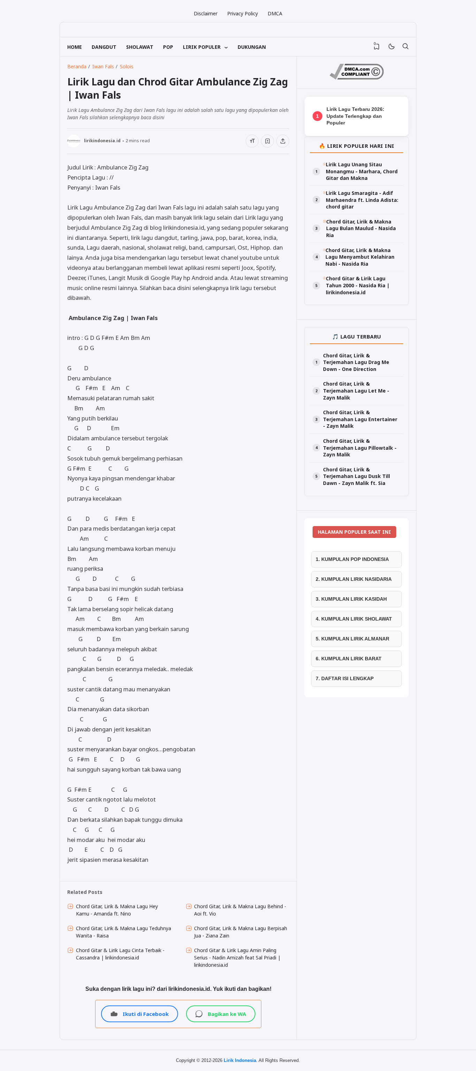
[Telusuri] (405, 46)
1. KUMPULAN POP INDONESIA (352, 559)
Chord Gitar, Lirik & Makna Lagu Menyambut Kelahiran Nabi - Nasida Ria (359, 257)
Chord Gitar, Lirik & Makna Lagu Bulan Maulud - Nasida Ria (361, 228)
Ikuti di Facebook (146, 1013)
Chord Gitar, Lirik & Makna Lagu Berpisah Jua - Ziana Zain (240, 932)
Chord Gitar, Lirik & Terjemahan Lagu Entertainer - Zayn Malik (360, 419)
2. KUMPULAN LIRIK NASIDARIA (354, 579)
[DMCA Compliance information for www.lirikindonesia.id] (357, 77)
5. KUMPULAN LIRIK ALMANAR (352, 638)
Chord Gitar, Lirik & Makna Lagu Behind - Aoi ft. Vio (240, 910)
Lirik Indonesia (240, 1060)
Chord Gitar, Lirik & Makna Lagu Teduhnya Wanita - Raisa (123, 932)
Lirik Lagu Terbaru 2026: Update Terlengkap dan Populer (355, 116)
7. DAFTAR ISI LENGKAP (345, 678)
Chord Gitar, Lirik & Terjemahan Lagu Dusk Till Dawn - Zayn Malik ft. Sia (356, 476)
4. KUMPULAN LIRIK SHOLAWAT (354, 619)
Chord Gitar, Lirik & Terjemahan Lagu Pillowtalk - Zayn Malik (360, 448)
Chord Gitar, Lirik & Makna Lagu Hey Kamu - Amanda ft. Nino (117, 910)
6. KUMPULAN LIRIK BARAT (349, 658)
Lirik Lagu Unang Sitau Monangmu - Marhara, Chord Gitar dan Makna (362, 171)
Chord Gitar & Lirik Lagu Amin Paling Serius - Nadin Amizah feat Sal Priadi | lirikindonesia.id (237, 957)
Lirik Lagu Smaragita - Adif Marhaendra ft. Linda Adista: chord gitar (362, 200)
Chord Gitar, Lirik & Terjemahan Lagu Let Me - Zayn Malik (356, 390)
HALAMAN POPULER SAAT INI (354, 532)
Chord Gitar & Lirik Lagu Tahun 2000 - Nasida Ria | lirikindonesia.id (358, 285)
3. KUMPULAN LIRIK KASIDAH (351, 599)
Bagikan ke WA (227, 1013)
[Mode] (391, 47)
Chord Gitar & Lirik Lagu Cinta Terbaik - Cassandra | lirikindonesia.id (120, 954)
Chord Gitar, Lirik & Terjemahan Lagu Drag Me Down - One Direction (356, 362)
